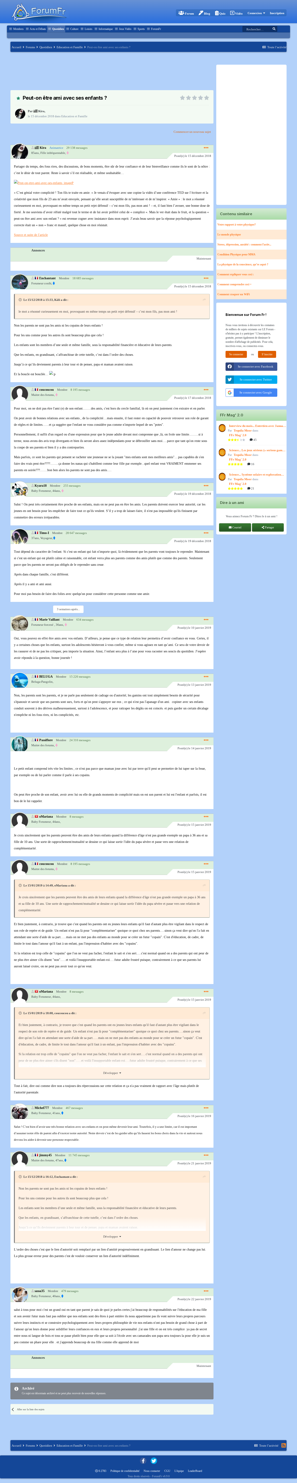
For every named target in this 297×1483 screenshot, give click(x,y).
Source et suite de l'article (31, 235)
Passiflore (46, 740)
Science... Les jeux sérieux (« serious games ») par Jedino (257, 450)
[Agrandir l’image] (44, 182)
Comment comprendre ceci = (234, 284)
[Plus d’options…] (206, 148)
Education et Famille (74, 116)
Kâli (57, 300)
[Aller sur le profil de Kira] (20, 114)
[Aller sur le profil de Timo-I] (19, 537)
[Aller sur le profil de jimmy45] (19, 1159)
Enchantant (47, 278)
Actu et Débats (37, 29)
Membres (18, 29)
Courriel (236, 527)
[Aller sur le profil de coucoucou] (19, 394)
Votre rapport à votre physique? (236, 224)
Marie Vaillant (49, 619)
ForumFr (155, 29)
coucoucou (46, 389)
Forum (189, 13)
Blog (206, 13)
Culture (74, 29)
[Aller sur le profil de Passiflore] (19, 744)
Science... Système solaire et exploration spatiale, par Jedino (255, 475)
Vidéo (238, 13)
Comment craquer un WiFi (233, 294)
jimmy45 (45, 1155)
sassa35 (40, 1291)
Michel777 (42, 1108)
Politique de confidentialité (124, 1471)
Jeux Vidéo (124, 29)
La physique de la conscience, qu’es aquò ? (242, 264)
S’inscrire (267, 354)
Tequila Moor (243, 430)
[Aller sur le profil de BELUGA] (19, 680)
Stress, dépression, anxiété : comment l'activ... (244, 244)
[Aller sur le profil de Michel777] (19, 1112)
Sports (141, 29)
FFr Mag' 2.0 (237, 435)
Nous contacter (152, 1471)
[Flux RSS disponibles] (284, 1445)
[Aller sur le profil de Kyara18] (19, 490)
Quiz (222, 13)
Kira (41, 111)
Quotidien (58, 29)
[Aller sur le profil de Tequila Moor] (222, 428)
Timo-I (44, 533)
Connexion (255, 13)
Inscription (277, 13)
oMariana (46, 816)
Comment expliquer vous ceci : (235, 274)
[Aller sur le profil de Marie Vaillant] (19, 623)
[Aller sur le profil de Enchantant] (19, 282)
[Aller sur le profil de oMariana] (19, 820)
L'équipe (179, 1471)
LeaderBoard (195, 1471)
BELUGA (46, 676)
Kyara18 (41, 485)
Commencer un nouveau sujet (192, 131)
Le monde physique (229, 234)
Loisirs (88, 29)
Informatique (105, 29)
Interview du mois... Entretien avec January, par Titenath (258, 426)
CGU (167, 1471)
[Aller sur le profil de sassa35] (19, 1295)
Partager (269, 527)
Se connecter (236, 354)
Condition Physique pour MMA (236, 254)
